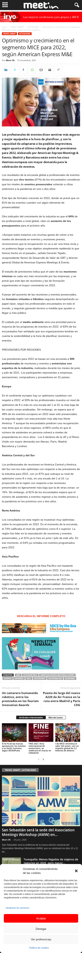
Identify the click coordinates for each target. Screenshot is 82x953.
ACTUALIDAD (33, 27)
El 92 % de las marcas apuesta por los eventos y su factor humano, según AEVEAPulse (14, 747)
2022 (18, 675)
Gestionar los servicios (17, 908)
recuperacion (55, 678)
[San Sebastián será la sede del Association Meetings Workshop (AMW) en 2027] (41, 801)
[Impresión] (49, 70)
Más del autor (55, 717)
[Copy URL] (58, 70)
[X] (14, 70)
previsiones (39, 678)
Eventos (7, 678)
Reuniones (70, 678)
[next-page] (43, 759)
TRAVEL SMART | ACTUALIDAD (20, 770)
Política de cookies (39, 948)
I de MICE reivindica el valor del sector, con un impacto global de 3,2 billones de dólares (67, 747)
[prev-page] (39, 759)
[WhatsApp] (32, 70)
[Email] (41, 70)
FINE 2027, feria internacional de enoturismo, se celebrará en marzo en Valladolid (40, 748)
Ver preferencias (41, 939)
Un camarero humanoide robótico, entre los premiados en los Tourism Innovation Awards (20, 699)
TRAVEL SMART (17, 27)
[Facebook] (23, 70)
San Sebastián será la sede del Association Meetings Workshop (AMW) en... (38, 832)
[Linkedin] (6, 70)
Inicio (4, 27)
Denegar (41, 928)
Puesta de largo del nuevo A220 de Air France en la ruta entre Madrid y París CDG (61, 699)
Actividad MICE (30, 675)
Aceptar (41, 918)
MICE (29, 678)
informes (19, 678)
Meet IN (10, 60)
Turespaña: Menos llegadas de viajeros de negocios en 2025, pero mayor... (51, 861)
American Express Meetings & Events (57, 675)
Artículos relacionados (31, 717)
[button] (76, 871)
